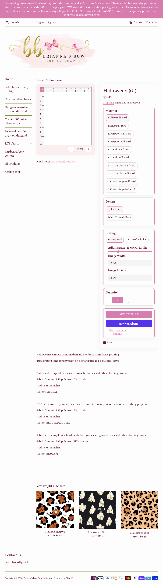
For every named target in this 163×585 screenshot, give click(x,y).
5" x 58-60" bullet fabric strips (16, 121)
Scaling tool (12, 171)
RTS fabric (18, 143)
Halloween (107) (55, 531)
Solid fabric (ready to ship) (18, 89)
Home (9, 79)
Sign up (51, 22)
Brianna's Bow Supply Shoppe (38, 578)
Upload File (114, 209)
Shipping (108, 102)
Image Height (117, 270)
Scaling (111, 233)
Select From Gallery (119, 217)
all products (12, 163)
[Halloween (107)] (55, 509)
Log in (40, 22)
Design (110, 201)
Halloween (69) (139, 532)
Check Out (152, 22)
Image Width (117, 256)
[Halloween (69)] (139, 510)
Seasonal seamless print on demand (18, 133)
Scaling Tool (115, 239)
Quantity (112, 292)
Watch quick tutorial (63, 161)
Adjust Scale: (127, 247)
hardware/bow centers (14, 153)
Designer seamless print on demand (18, 109)
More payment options (117, 332)
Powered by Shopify (64, 578)
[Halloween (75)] (97, 510)
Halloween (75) (97, 532)
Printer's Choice (137, 239)
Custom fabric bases (18, 99)
